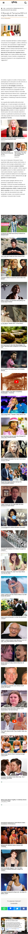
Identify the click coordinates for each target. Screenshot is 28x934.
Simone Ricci (7, 18)
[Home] (14, 3)
